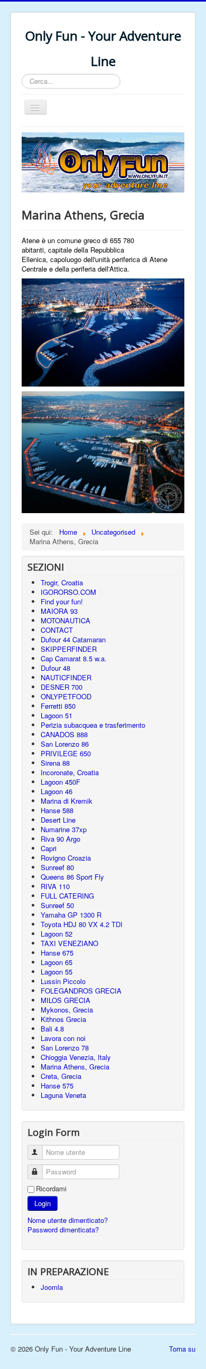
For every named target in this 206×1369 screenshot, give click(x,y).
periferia (83, 269)
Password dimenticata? (63, 1230)
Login (42, 1203)
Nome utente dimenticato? (67, 1220)
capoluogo (65, 259)
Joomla (52, 1287)
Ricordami (51, 1188)
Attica (118, 269)
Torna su (182, 1349)
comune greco (78, 240)
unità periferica (117, 259)
